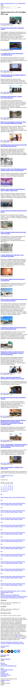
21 (3, 489)
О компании (19, 596)
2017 (1, 558)
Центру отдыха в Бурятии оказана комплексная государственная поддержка (14, 300)
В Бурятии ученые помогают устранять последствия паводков (11, 97)
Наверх (2, 593)
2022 (1, 522)
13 (1, 488)
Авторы (3, 647)
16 (6, 488)
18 (10, 488)
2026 (1, 494)
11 (10, 486)
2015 (1, 573)
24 (8, 489)
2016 (1, 566)
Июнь (20, 497)
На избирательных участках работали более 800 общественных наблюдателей (13, 145)
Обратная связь (4, 597)
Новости (3, 3)
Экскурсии (22, 597)
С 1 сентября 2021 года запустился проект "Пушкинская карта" (12, 54)
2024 (1, 507)
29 (5, 491)
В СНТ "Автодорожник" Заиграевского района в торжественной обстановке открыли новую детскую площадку (14, 446)
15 (5, 488)
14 (3, 488)
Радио (2, 596)
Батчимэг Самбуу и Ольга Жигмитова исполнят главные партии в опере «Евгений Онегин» (14, 169)
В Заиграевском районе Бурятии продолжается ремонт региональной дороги (13, 328)
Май (17, 497)
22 (5, 489)
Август (2, 504)
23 (6, 489)
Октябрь (12, 504)
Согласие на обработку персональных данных (12, 643)
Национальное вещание (10, 596)
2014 (1, 580)
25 (10, 489)
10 (8, 486)
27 (1, 491)
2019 (1, 544)
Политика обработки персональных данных (12, 642)
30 (6, 491)
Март (10, 497)
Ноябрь (16, 504)
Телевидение (8, 3)
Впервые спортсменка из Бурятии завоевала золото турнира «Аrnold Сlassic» (13, 190)
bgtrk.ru (17, 635)
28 (3, 491)
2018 (1, 551)
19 (12, 488)
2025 (1, 500)
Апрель (14, 497)
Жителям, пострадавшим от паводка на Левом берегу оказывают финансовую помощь (13, 122)
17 (8, 488)
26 (12, 489)
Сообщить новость (5, 680)
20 (1, 489)
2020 (1, 536)
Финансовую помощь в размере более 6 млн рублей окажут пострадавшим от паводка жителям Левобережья (12, 353)
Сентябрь (7, 504)
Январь (2, 497)
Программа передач (14, 597)
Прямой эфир (15, 595)
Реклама (25, 596)
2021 (1, 529)
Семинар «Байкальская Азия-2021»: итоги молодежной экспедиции (12, 255)
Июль (23, 497)
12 (12, 486)
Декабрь (20, 504)
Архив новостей (5, 646)
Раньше (7, 475)
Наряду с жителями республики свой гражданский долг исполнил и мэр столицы (12, 378)
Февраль (7, 497)
